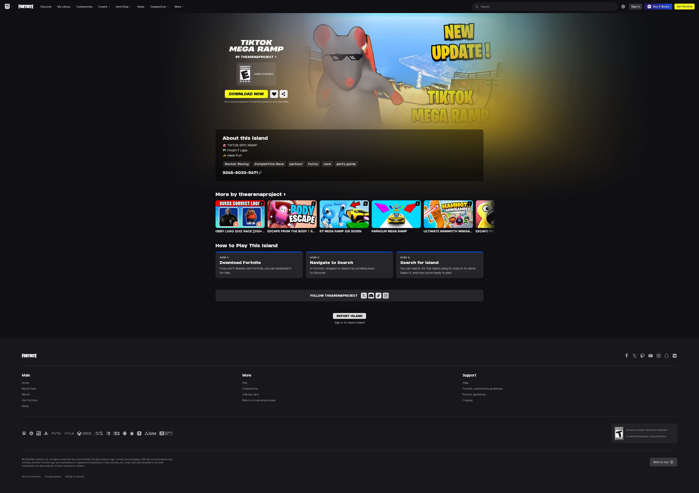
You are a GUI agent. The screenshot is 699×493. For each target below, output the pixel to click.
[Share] (284, 94)
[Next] (485, 216)
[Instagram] (386, 295)
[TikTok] (378, 295)
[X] (364, 295)
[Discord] (371, 295)
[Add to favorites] (274, 94)
